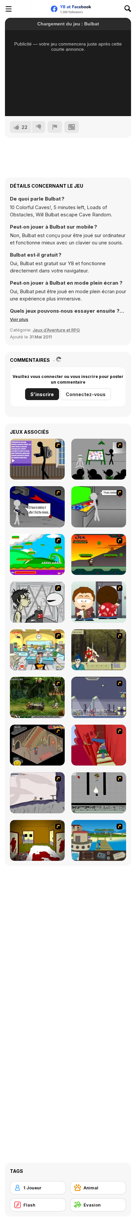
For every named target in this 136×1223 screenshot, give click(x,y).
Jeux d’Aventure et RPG (56, 329)
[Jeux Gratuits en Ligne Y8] (31, 9)
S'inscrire (42, 394)
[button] (19, 319)
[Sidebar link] (8, 9)
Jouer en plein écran (68, 102)
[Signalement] (55, 127)
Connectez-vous (86, 394)
